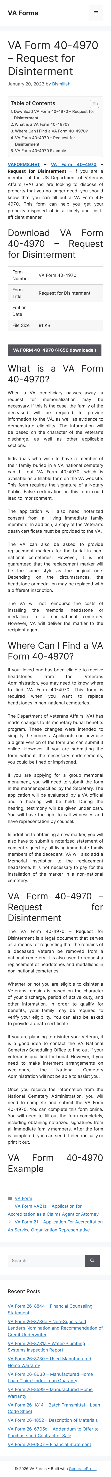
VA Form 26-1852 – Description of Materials (53, 1420)
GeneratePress (83, 1468)
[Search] (92, 1261)
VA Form (23, 1198)
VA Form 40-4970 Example (40, 150)
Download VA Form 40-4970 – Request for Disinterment (54, 114)
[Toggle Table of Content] (92, 103)
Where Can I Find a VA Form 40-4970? (51, 131)
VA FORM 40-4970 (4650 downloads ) (54, 350)
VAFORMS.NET (24, 164)
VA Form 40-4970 (74, 164)
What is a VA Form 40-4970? (42, 124)
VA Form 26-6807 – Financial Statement (49, 1444)
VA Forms (23, 13)
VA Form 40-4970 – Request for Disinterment (45, 141)
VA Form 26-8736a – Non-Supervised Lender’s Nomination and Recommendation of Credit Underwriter (55, 1328)
